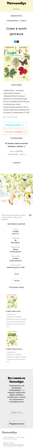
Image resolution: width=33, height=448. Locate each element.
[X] (18, 42)
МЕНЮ (16, 9)
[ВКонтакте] (15, 42)
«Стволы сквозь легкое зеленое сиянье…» (16, 145)
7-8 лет (17, 281)
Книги (23, 21)
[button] (29, 169)
